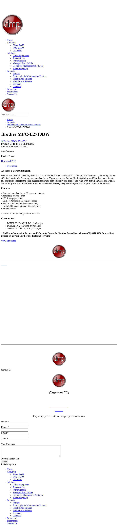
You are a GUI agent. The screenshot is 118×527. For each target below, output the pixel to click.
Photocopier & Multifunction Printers (29, 76)
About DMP (18, 45)
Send (4, 461)
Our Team (17, 50)
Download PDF (8, 161)
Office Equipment (21, 55)
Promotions (12, 89)
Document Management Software (28, 66)
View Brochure (8, 240)
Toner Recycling (20, 68)
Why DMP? (18, 48)
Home (10, 40)
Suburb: (4, 438)
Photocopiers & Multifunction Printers (16, 314)
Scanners (17, 84)
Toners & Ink (19, 58)
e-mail (4, 433)
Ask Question (7, 151)
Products (11, 71)
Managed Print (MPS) (23, 63)
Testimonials (12, 91)
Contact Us (12, 94)
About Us (11, 42)
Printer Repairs (19, 60)
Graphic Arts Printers (22, 79)
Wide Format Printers (22, 81)
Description (12, 166)
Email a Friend (8, 156)
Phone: (5, 427)
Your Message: (8, 444)
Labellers (17, 86)
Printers (16, 73)
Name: (5, 421)
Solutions (11, 53)
